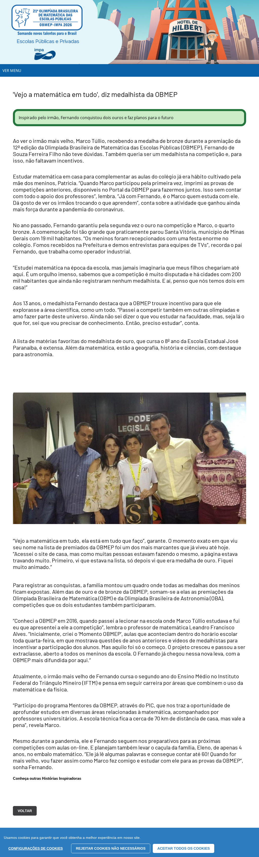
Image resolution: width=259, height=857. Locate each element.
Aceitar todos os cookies (183, 848)
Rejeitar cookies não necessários (110, 848)
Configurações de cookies (35, 848)
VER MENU (12, 70)
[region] (129, 842)
